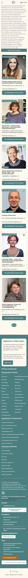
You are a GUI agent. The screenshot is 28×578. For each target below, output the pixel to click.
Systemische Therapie (7, 453)
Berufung (4, 388)
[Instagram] (3, 493)
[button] (2, 2)
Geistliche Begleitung (7, 468)
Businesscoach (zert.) (7, 428)
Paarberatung (18, 400)
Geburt (3, 391)
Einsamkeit (18, 412)
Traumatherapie (6, 450)
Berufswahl (18, 385)
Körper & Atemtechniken (8, 471)
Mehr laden (14, 325)
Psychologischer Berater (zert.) (10, 440)
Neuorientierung (19, 397)
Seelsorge (4, 406)
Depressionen (5, 412)
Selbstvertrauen (19, 406)
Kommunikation (19, 394)
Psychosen (4, 403)
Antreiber (17, 382)
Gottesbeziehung (19, 379)
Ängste (3, 400)
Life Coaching (5, 397)
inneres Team (5, 394)
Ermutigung (5, 382)
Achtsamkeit (18, 409)
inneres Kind (18, 391)
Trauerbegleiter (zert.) (7, 431)
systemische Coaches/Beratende (10, 437)
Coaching (4, 379)
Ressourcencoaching (20, 403)
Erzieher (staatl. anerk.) (8, 422)
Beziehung (17, 388)
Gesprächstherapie (7, 474)
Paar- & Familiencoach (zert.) (9, 425)
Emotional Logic (6, 465)
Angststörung (5, 385)
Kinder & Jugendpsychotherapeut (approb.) (13, 434)
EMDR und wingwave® (7, 462)
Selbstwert (4, 376)
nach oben (15, 571)
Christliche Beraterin (7, 443)
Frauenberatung (6, 415)
